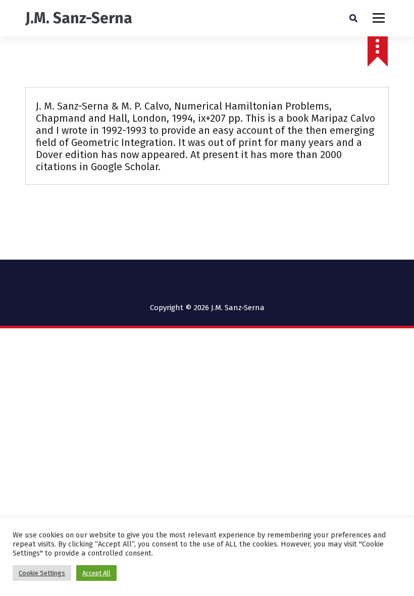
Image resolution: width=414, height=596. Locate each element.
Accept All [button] (96, 573)
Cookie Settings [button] (42, 573)
